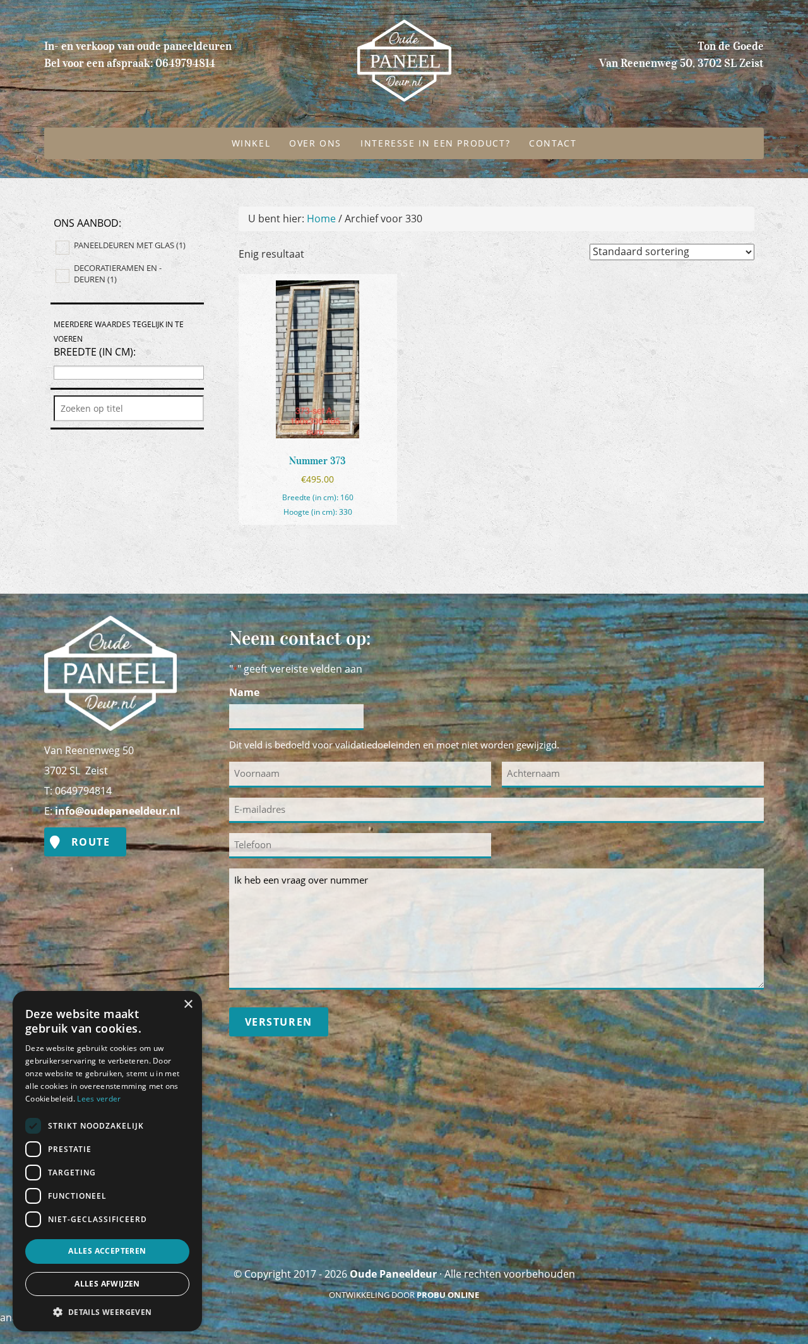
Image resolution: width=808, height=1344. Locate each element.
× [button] (188, 1004)
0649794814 (185, 63)
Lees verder (99, 1098)
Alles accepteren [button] (107, 1250)
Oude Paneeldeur (332, 30)
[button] (107, 1311)
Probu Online (448, 1294)
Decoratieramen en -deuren (118, 273)
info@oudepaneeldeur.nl (117, 811)
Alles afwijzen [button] (107, 1283)
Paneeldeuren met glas (130, 245)
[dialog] (107, 1161)
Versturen (278, 1022)
